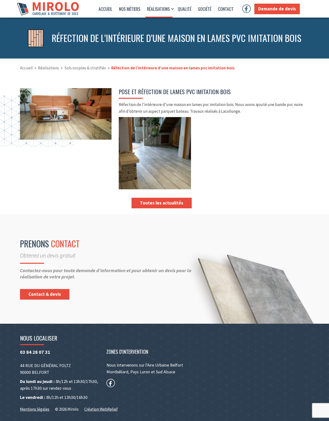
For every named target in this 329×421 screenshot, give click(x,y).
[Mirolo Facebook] (248, 9)
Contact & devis (44, 294)
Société (204, 9)
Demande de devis (277, 9)
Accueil (105, 9)
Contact (226, 9)
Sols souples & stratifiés (85, 68)
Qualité (184, 9)
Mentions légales (34, 409)
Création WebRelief (101, 409)
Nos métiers (129, 9)
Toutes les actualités (161, 203)
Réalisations (159, 9)
